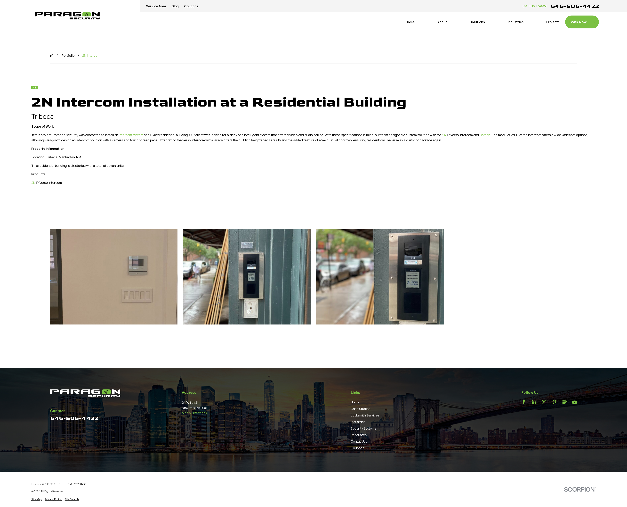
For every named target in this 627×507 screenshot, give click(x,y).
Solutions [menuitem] (477, 22)
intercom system (131, 135)
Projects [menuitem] (552, 22)
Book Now (578, 21)
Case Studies (360, 409)
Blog (175, 6)
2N (444, 135)
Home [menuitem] (410, 22)
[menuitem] (36, 499)
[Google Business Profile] (564, 402)
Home (355, 402)
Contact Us (359, 441)
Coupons (191, 6)
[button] (113, 276)
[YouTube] (574, 402)
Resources (359, 435)
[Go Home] (51, 55)
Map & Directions (194, 413)
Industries (358, 422)
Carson (485, 135)
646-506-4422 (575, 6)
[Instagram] (544, 402)
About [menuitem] (442, 22)
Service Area (156, 6)
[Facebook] (524, 402)
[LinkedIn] (534, 402)
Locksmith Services (365, 415)
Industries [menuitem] (515, 22)
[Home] (67, 15)
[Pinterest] (554, 402)
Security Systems (363, 428)
